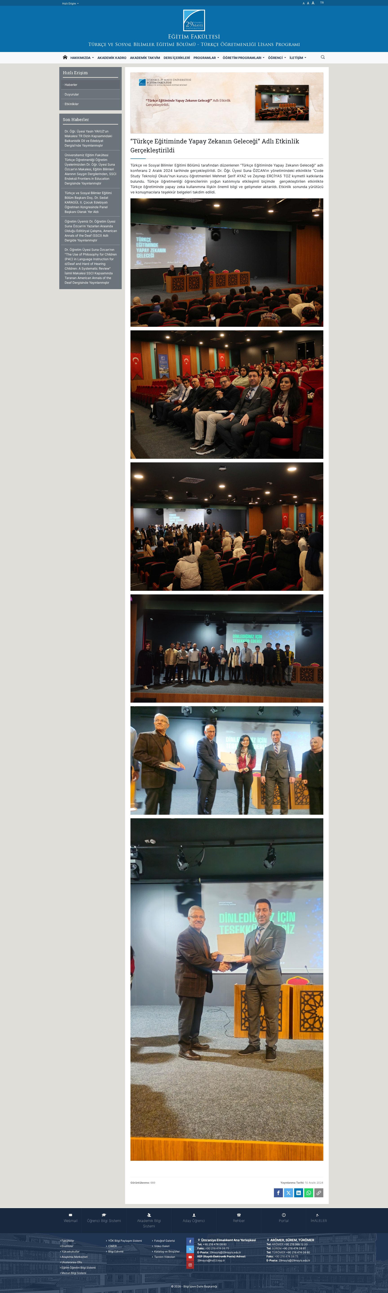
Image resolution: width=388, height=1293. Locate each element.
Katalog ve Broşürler (167, 1251)
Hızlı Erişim (69, 3)
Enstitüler (67, 1246)
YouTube (190, 1257)
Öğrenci (275, 58)
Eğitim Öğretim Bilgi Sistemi (79, 1267)
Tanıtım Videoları (164, 1256)
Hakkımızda (81, 58)
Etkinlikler (72, 104)
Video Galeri (162, 1246)
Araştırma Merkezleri (75, 1256)
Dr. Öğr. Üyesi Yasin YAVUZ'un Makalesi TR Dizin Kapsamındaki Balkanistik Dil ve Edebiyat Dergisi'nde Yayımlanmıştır (88, 138)
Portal (284, 1220)
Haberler (71, 85)
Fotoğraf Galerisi (164, 1240)
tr (322, 2)
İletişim (297, 58)
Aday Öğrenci (194, 1220)
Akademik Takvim (145, 58)
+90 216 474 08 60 (215, 1244)
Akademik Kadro (111, 58)
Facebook (190, 1241)
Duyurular (72, 94)
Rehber (239, 1220)
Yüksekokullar (70, 1251)
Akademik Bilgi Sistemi (149, 1223)
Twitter (190, 1249)
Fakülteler (68, 1240)
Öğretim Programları (242, 58)
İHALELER (319, 1220)
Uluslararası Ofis (72, 1262)
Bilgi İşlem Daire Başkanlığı (200, 1286)
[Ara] (323, 57)
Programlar (205, 58)
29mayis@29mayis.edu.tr (225, 1252)
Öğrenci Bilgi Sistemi (104, 1220)
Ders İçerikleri (177, 58)
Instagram (190, 1265)
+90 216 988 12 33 (296, 1244)
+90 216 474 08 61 (294, 1248)
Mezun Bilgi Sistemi (74, 1273)
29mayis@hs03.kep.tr (211, 1260)
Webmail (70, 1220)
